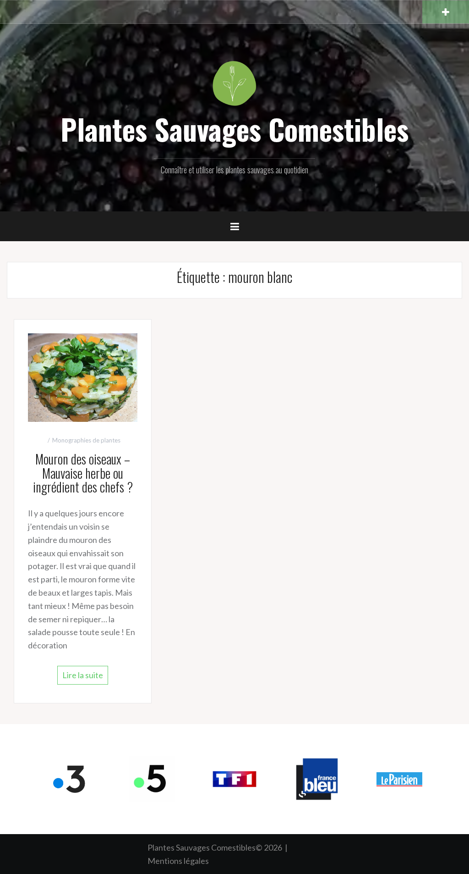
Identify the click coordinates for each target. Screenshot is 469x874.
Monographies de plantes (86, 440)
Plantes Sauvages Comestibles (234, 129)
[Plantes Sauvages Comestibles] (234, 82)
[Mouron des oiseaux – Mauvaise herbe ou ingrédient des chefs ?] (82, 376)
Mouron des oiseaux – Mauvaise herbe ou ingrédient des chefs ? (83, 473)
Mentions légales (178, 861)
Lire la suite (82, 675)
